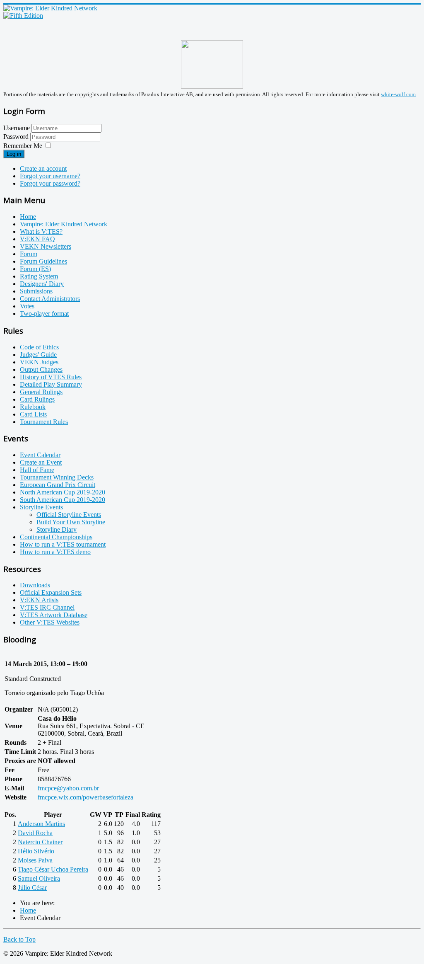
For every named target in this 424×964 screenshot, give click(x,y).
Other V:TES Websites (50, 622)
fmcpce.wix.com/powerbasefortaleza (85, 797)
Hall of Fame (37, 469)
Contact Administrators (50, 298)
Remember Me (22, 145)
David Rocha (35, 832)
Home (28, 216)
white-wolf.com (398, 94)
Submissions (36, 291)
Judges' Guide (38, 354)
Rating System (39, 276)
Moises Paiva (35, 860)
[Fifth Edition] (23, 15)
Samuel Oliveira (39, 878)
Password (16, 136)
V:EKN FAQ (37, 238)
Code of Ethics (39, 347)
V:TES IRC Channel (47, 607)
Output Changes (41, 369)
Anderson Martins (41, 823)
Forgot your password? (50, 183)
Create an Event (41, 462)
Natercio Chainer (40, 841)
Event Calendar (40, 454)
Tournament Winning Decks (57, 477)
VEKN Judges (39, 362)
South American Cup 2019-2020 (62, 499)
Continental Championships (56, 536)
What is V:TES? (41, 231)
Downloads (35, 585)
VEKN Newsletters (45, 246)
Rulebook (33, 406)
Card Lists (33, 414)
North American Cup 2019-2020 (62, 492)
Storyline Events (41, 507)
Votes (27, 306)
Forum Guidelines (43, 261)
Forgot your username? (50, 175)
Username (16, 127)
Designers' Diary (42, 283)
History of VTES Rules (51, 376)
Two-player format (44, 313)
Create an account (43, 168)
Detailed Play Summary (51, 384)
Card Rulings (37, 399)
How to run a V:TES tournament (63, 544)
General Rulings (41, 391)
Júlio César (32, 887)
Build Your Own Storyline (70, 522)
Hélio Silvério (36, 851)
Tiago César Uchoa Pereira (53, 869)
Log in (14, 154)
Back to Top (19, 939)
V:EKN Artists (39, 599)
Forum (28, 253)
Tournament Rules (44, 421)
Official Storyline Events (68, 514)
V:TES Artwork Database (53, 614)
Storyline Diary (56, 529)
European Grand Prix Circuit (57, 484)
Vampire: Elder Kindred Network (63, 224)
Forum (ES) (35, 268)
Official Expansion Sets (51, 592)
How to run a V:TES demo (55, 551)
